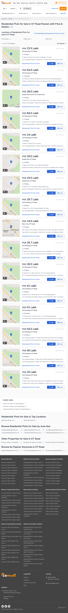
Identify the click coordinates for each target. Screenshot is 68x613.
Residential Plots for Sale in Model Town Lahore (33, 533)
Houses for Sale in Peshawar (9, 473)
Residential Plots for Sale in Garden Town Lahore (33, 555)
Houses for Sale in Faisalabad (9, 470)
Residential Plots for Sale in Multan (33, 470)
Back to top (62, 607)
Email (61, 64)
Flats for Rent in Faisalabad (53, 506)
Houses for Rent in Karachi (53, 468)
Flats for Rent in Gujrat (52, 503)
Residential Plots (7, 13)
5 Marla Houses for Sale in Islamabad (34, 498)
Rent (18, 3)
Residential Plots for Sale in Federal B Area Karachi (34, 560)
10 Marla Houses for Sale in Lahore (33, 496)
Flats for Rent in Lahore (52, 498)
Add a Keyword (50, 13)
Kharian (12, 9)
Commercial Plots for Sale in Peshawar (9, 511)
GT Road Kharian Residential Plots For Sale (49, 33)
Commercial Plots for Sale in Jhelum (11, 514)
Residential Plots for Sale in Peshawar (34, 477)
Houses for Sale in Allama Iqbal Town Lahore (11, 537)
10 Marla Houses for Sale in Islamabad (34, 501)
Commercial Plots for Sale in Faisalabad (9, 506)
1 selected (54, 8)
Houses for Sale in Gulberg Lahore (10, 550)
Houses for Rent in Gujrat (52, 483)
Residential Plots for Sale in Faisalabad (31, 474)
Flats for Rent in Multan (52, 509)
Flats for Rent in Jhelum (52, 514)
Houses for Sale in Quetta (8, 483)
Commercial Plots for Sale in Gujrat (10, 517)
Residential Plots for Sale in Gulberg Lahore (33, 546)
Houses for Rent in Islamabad (54, 465)
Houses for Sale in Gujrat (8, 478)
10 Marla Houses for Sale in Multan (33, 509)
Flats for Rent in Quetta (52, 511)
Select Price (22, 13)
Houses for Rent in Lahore (53, 462)
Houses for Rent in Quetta (53, 481)
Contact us (26, 580)
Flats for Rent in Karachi (52, 493)
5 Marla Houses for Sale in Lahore (33, 493)
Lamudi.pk (4, 19)
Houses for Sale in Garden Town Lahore (10, 554)
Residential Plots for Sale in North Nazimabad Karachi (33, 542)
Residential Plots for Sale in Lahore (33, 462)
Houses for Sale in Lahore (8, 462)
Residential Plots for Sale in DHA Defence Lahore (32, 528)
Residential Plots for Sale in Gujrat (33, 483)
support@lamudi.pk (53, 583)
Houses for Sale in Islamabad (9, 468)
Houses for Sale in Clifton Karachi (10, 562)
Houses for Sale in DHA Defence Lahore (10, 528)
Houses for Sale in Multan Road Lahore (9, 558)
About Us (32, 3)
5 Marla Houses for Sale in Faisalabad (34, 506)
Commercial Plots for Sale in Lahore (11, 493)
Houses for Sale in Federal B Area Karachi (10, 546)
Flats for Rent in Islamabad (53, 496)
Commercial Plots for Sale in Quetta (10, 520)
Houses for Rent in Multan (53, 476)
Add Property (62, 3)
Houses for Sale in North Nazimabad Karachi (11, 533)
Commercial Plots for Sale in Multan (10, 503)
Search (63, 9)
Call (52, 64)
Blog (45, 3)
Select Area (36, 13)
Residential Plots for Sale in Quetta (33, 485)
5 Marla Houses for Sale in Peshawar (33, 503)
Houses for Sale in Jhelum (8, 481)
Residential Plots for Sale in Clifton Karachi (33, 565)
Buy (14, 3)
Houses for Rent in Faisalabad (54, 470)
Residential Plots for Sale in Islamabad (34, 465)
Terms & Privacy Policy (30, 583)
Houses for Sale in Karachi (8, 465)
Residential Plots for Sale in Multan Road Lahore (33, 537)
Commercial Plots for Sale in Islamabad (9, 497)
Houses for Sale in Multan (8, 476)
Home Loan (24, 3)
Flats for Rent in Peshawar (53, 501)
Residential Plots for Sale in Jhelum (33, 480)
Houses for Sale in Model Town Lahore (10, 542)
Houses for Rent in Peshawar (54, 473)
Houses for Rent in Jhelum (53, 478)
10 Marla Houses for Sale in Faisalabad (31, 515)
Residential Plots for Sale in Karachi (33, 468)
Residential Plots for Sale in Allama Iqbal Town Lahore (33, 551)
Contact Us (39, 3)
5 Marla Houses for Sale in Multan (33, 511)
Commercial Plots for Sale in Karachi (11, 500)
